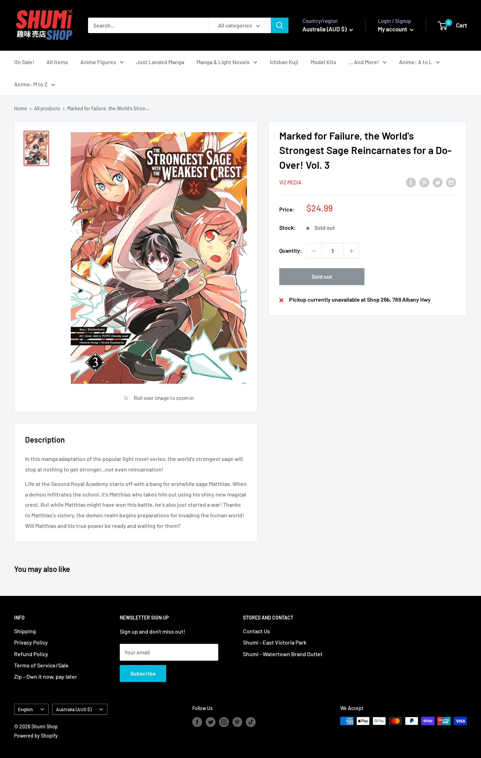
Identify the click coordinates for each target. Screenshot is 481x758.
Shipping (25, 631)
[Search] (279, 25)
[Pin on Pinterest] (424, 182)
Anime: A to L (415, 61)
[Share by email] (451, 182)
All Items (57, 61)
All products (47, 108)
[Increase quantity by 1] (351, 251)
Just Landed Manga (160, 61)
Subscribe (143, 673)
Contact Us (256, 631)
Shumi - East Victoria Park (274, 642)
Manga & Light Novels (223, 61)
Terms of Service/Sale (41, 665)
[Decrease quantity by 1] (314, 251)
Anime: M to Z (31, 84)
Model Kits (323, 61)
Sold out (322, 276)
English (25, 709)
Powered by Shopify (36, 736)
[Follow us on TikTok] (251, 722)
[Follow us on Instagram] (224, 722)
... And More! (364, 61)
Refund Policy (31, 654)
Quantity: (290, 250)
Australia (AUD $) (74, 709)
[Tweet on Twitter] (438, 182)
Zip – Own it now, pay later (45, 676)
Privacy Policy (31, 642)
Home (20, 108)
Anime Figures (98, 61)
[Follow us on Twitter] (210, 722)
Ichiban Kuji (284, 61)
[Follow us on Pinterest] (237, 722)
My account (393, 28)
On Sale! (24, 61)
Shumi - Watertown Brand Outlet (283, 654)
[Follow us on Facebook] (197, 722)
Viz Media (290, 183)
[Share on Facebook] (411, 182)
